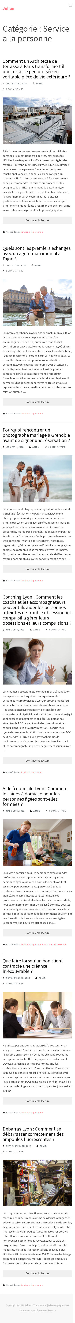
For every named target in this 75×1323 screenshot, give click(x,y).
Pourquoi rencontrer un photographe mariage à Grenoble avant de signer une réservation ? (36, 435)
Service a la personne (32, 231)
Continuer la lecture (38, 220)
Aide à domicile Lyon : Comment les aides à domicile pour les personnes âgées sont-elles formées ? (35, 796)
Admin (39, 83)
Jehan (8, 8)
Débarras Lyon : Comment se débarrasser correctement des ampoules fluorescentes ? (33, 1134)
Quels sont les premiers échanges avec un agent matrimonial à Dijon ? (37, 253)
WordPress (49, 1310)
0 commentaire (14, 89)
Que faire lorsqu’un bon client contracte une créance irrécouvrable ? (33, 966)
